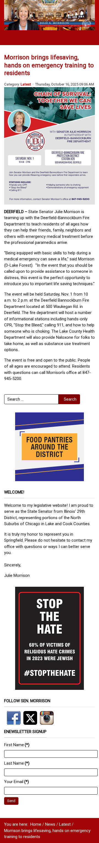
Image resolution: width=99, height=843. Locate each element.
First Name (16, 744)
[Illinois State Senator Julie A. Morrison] (49, 15)
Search (70, 399)
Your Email (16, 781)
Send (11, 801)
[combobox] (31, 399)
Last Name (16, 763)
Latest (26, 84)
